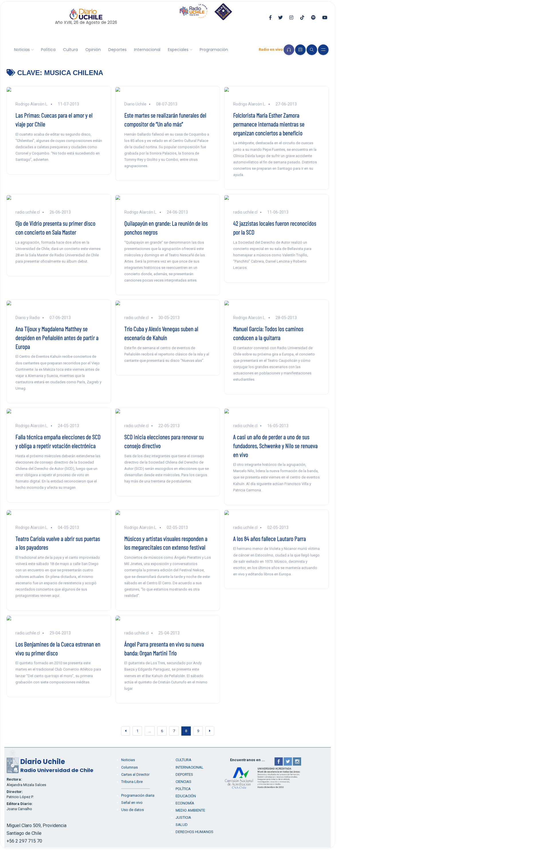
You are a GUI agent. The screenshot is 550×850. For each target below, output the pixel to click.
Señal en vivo (132, 802)
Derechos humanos (194, 832)
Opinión (93, 49)
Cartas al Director (135, 774)
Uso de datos (132, 810)
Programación (214, 49)
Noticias (22, 49)
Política (48, 49)
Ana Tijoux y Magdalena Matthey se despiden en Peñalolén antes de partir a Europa (57, 337)
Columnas (129, 767)
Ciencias (183, 781)
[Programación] (300, 49)
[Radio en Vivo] (289, 49)
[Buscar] (312, 49)
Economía (185, 803)
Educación (186, 796)
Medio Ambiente (190, 810)
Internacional (147, 49)
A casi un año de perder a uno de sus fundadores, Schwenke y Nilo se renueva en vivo (275, 445)
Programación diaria (137, 795)
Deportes (117, 49)
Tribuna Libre (132, 781)
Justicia (183, 817)
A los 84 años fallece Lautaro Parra (269, 538)
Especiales (178, 49)
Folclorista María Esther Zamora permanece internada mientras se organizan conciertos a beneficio (269, 123)
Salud (182, 824)
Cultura (70, 49)
